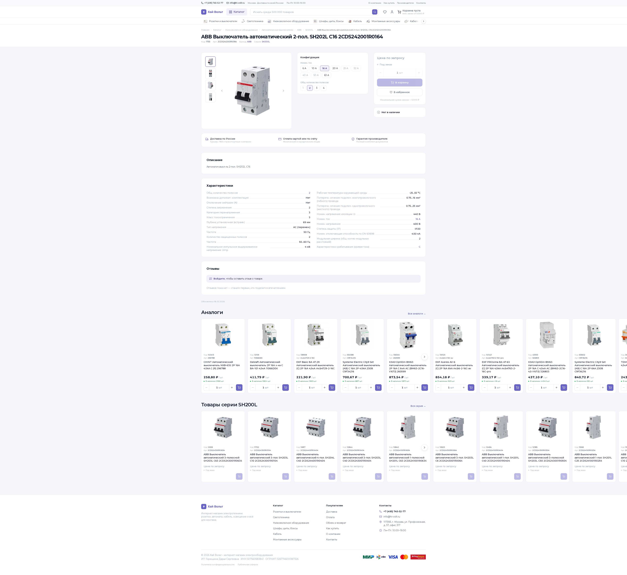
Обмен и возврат (336, 522)
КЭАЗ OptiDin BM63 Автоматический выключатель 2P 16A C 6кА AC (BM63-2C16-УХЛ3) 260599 (407, 367)
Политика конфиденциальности (217, 564)
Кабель (357, 21)
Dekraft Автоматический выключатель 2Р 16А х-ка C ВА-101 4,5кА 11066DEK (266, 365)
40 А (305, 75)
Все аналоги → (417, 313)
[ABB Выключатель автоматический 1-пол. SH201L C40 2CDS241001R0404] (501, 427)
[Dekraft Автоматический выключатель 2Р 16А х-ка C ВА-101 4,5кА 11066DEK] (269, 335)
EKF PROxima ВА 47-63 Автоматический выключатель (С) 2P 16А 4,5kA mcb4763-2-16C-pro (500, 367)
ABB (299, 30)
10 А (314, 68)
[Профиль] (392, 12)
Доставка (331, 511)
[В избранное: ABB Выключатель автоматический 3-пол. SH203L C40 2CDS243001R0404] (379, 415)
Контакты (421, 3)
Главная (205, 30)
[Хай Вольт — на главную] (212, 12)
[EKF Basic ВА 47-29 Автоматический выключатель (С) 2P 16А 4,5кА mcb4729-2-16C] (316, 335)
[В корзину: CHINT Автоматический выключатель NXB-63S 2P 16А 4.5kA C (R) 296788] (239, 387)
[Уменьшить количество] (380, 72)
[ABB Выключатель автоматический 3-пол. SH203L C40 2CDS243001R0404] (362, 427)
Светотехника (255, 21)
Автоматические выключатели (277, 30)
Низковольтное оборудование (291, 21)
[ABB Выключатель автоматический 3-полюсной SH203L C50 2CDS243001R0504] (547, 427)
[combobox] (314, 12)
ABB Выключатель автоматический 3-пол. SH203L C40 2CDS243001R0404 (362, 457)
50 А (316, 75)
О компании (374, 3)
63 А (326, 75)
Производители (405, 3)
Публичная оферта (248, 564)
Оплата (330, 517)
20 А (335, 68)
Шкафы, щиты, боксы (331, 21)
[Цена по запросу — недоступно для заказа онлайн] (239, 476)
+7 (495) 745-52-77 (213, 3)
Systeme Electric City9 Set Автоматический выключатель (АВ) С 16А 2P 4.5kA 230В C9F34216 (361, 367)
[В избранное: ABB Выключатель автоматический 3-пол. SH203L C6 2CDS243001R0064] (472, 415)
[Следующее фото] (283, 91)
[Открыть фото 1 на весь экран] (253, 90)
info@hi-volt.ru (237, 3)
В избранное (402, 92)
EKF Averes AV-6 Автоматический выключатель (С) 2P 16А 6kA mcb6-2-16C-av (454, 365)
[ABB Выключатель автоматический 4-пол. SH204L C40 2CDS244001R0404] (316, 427)
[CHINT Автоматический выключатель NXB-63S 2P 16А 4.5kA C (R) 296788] (223, 335)
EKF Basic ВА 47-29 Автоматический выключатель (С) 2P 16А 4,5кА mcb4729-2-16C (315, 365)
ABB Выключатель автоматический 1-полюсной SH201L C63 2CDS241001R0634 (407, 457)
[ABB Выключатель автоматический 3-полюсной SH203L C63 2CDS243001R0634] (223, 427)
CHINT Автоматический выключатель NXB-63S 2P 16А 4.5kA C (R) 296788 (222, 365)
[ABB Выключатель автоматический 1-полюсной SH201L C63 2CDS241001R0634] (408, 427)
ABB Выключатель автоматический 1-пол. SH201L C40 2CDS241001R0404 (500, 457)
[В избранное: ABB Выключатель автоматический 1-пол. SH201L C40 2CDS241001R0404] (518, 415)
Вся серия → (418, 406)
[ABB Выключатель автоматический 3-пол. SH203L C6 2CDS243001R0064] (455, 427)
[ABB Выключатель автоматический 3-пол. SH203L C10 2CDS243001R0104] (269, 427)
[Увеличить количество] (419, 72)
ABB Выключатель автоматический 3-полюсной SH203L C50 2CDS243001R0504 (547, 457)
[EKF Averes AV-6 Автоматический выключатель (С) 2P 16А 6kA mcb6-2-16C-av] (455, 335)
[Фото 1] (210, 61)
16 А (418, 219)
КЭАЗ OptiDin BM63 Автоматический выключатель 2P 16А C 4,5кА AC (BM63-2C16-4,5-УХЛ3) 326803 (547, 367)
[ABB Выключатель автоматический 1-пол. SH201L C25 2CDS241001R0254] (594, 427)
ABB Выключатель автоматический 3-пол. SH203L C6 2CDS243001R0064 (454, 457)
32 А (356, 68)
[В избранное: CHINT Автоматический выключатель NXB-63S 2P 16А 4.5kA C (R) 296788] (240, 323)
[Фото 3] (210, 85)
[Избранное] (385, 12)
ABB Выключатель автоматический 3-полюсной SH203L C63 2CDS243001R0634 (223, 457)
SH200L (309, 30)
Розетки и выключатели (223, 21)
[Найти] (374, 12)
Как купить (389, 3)
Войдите (219, 278)
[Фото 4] (210, 97)
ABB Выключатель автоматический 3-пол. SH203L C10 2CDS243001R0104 (269, 457)
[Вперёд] (424, 357)
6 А (304, 68)
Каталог (217, 30)
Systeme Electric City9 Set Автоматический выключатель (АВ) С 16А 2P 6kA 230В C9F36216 (593, 367)
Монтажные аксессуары (386, 21)
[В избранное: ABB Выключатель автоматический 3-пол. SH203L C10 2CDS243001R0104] (286, 415)
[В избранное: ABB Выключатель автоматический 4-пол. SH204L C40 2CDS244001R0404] (333, 415)
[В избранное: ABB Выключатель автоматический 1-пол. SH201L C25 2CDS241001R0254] (611, 415)
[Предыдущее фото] (222, 91)
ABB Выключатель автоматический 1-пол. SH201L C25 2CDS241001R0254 (593, 457)
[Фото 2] (210, 73)
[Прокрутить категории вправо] (423, 21)
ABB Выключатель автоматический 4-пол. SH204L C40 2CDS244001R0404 (315, 457)
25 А (345, 68)
